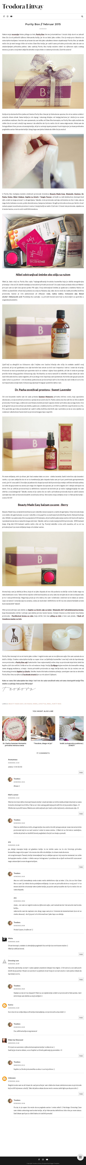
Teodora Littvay (37, 1163)
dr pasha (28, 704)
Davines (77, 194)
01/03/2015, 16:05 (13, 941)
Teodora (17, 779)
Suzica (10, 1005)
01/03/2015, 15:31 (19, 782)
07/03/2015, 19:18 (19, 1103)
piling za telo (55, 616)
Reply (81, 772)
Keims (10, 197)
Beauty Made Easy (57, 194)
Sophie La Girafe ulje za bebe (40, 610)
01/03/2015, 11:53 (13, 763)
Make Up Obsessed (15, 1040)
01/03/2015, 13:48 (13, 845)
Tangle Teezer (46, 197)
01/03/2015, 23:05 (19, 925)
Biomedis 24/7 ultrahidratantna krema (68, 610)
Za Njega (54, 665)
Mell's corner (13, 795)
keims (35, 704)
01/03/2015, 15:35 (19, 876)
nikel (49, 704)
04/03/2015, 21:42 (13, 1043)
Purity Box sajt (22, 662)
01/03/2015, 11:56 (13, 798)
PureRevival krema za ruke (22, 616)
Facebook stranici (30, 674)
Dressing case (13, 961)
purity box (56, 704)
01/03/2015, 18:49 (13, 964)
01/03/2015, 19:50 (19, 901)
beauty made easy (16, 704)
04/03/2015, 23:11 (19, 1065)
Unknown (12, 1078)
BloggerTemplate (54, 1163)
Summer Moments (46, 397)
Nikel (15, 197)
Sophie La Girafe (32, 197)
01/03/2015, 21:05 (13, 1008)
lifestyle (42, 704)
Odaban (21, 197)
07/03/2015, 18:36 (13, 1081)
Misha (10, 938)
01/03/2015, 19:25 (19, 989)
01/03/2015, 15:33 (19, 823)
